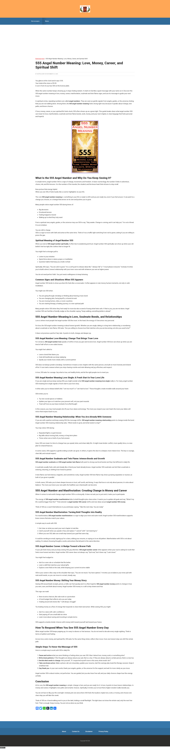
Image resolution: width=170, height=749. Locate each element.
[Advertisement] (85, 38)
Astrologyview (85, 8)
